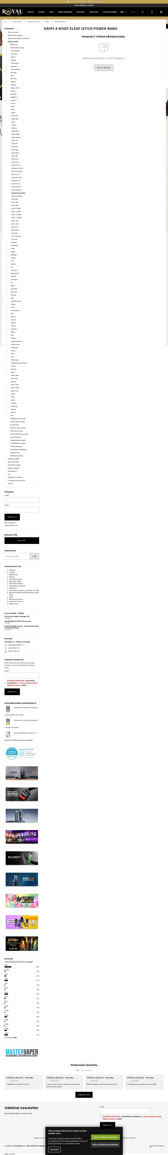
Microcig (14, 292)
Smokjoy (14, 329)
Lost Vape (14, 279)
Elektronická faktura (16, 599)
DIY (9, 474)
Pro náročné (14, 425)
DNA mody (13, 45)
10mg (6, 1006)
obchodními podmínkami (130, 1116)
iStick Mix (14, 156)
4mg (6, 983)
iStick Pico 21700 (17, 168)
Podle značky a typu (17, 48)
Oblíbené (12, 570)
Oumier (13, 304)
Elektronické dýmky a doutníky (18, 38)
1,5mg (7, 969)
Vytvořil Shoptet (158, 1146)
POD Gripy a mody (16, 431)
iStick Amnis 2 (16, 137)
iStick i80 (14, 147)
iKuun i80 (14, 116)
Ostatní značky (16, 301)
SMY (12, 335)
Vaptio (13, 394)
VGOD (13, 397)
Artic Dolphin (15, 51)
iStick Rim (14, 199)
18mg (6, 1029)
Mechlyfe (14, 289)
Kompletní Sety (15, 437)
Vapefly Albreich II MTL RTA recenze (18, 621)
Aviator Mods (15, 69)
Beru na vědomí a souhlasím (105, 1137)
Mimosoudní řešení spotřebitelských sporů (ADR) (24, 593)
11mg (6, 1010)
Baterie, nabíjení (13, 468)
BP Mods (14, 79)
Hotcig (13, 258)
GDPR (11, 597)
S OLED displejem (16, 446)
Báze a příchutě (13, 462)
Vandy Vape (15, 375)
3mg (6, 979)
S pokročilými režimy (17, 422)
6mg (6, 992)
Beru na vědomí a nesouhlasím (105, 1144)
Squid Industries (16, 341)
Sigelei (13, 323)
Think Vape (14, 360)
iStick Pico (15, 159)
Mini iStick (14, 227)
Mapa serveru (14, 604)
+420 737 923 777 (14, 648)
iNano (13, 122)
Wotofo (13, 412)
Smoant (13, 326)
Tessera (14, 239)
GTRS (13, 249)
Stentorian (14, 347)
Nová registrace (10, 523)
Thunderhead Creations (19, 363)
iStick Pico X (15, 184)
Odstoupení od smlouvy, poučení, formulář (24, 590)
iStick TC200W (16, 218)
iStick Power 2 (16, 187)
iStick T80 (14, 205)
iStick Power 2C (16, 190)
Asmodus (14, 54)
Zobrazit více (84, 1095)
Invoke (13, 125)
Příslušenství (12, 471)
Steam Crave (15, 344)
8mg (6, 997)
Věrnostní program (15, 579)
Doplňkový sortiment (15, 477)
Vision (13, 400)
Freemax (14, 242)
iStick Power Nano (18, 193)
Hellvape (14, 255)
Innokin (13, 264)
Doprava (12, 577)
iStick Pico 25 (16, 165)
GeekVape (14, 245)
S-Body (13, 320)
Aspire (13, 57)
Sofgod (13, 338)
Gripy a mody (13, 41)
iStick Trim (15, 224)
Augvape (14, 66)
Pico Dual (14, 233)
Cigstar (13, 82)
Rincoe (13, 317)
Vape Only (14, 378)
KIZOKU (13, 276)
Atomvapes (15, 63)
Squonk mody (15, 453)
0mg (6, 965)
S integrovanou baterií (18, 440)
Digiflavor (14, 97)
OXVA (13, 307)
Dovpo (13, 103)
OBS (12, 298)
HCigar (13, 252)
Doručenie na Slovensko (17, 586)
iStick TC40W (15, 208)
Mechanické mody (16, 456)
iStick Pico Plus (16, 177)
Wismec (13, 409)
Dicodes (14, 94)
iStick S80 (14, 202)
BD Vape (14, 72)
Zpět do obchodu (103, 68)
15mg (6, 1019)
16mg (6, 1024)
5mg (6, 988)
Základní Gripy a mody (18, 419)
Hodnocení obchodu (16, 601)
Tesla (13, 354)
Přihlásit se (12, 517)
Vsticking (14, 406)
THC (12, 357)
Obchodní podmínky (16, 583)
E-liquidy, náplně (13, 459)
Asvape (13, 60)
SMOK (13, 332)
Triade (13, 366)
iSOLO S (14, 128)
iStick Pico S (15, 181)
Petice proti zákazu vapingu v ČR (17, 616)
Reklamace (13, 588)
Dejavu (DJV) (15, 88)
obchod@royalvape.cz (16, 645)
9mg (6, 1001)
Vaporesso (14, 391)
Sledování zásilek (15, 581)
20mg (6, 1033)
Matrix (13, 286)
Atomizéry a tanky (14, 465)
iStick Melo (15, 153)
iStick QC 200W (16, 196)
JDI (12, 267)
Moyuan (13, 295)
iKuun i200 (14, 119)
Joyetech (14, 270)
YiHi (12, 415)
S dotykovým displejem (18, 449)
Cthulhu (13, 85)
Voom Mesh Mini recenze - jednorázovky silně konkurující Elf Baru (22, 627)
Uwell (13, 372)
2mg (6, 974)
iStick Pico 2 (15, 162)
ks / (21, 540)
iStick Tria (14, 221)
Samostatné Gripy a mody (19, 434)
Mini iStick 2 (15, 230)
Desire (13, 91)
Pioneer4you (15, 310)
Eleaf (12, 109)
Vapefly (13, 382)
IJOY (12, 261)
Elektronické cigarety (15, 35)
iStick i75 (14, 143)
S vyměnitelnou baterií (18, 443)
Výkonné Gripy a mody (18, 428)
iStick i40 (14, 140)
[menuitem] (30, 12)
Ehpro (13, 106)
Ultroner (14, 369)
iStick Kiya (14, 150)
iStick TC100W (16, 214)
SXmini (13, 351)
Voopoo (13, 403)
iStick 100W (15, 134)
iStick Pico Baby (16, 171)
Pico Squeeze (16, 236)
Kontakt (12, 572)
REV (12, 313)
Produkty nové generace (16, 480)
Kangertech (15, 273)
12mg (6, 1015)
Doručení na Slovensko (127, 1138)
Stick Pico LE (15, 174)
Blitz (12, 76)
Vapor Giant (15, 385)
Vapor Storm (15, 388)
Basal (13, 113)
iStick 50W (14, 131)
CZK (133, 12)
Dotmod (13, 100)
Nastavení (54, 1149)
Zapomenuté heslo (11, 525)
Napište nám (13, 575)
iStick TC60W (15, 211)
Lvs (12, 283)
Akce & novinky (13, 32)
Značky (10, 483)
